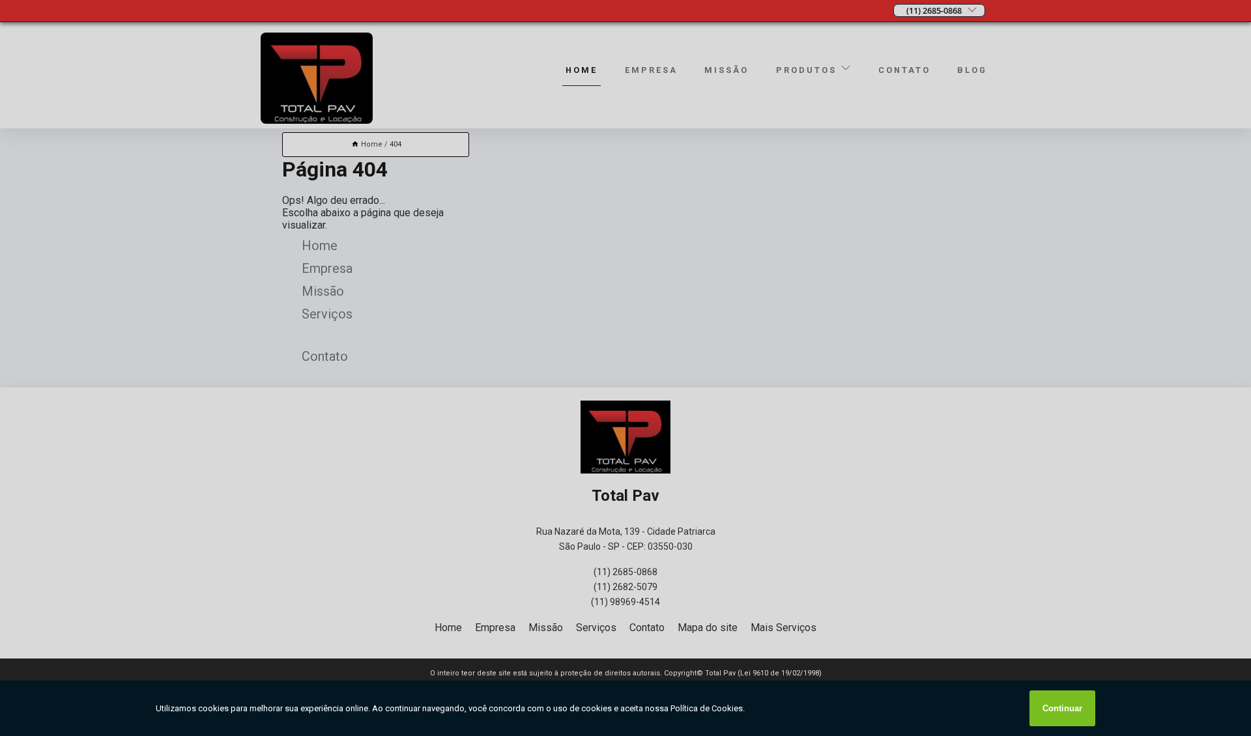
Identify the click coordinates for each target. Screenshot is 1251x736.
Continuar (1062, 708)
